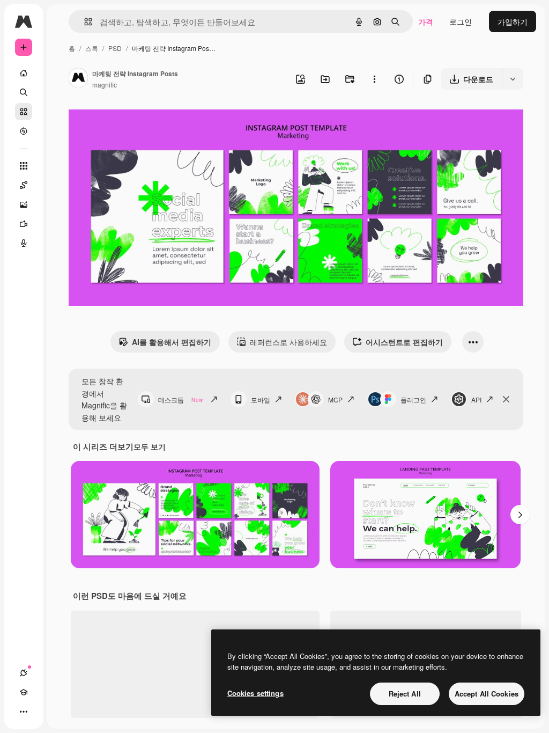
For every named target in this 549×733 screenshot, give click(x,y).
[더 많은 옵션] (374, 79)
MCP (335, 399)
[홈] (23, 73)
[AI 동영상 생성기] (23, 223)
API (476, 399)
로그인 (460, 21)
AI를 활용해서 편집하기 (171, 341)
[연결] (23, 672)
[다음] (520, 514)
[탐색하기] (23, 131)
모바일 (260, 399)
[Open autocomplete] (84, 22)
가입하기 (513, 21)
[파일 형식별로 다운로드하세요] (512, 79)
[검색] (23, 92)
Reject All (405, 693)
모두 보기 (149, 446)
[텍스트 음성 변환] (23, 243)
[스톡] (23, 111)
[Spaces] (23, 185)
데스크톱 (180, 399)
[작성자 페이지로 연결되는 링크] (78, 79)
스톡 (91, 48)
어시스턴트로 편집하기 (404, 341)
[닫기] (506, 399)
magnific (104, 84)
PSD (115, 48)
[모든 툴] (23, 165)
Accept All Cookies (486, 693)
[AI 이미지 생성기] (23, 204)
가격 (425, 21)
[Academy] (23, 692)
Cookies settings (255, 693)
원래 (130, 121)
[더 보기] (23, 711)
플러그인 (413, 399)
